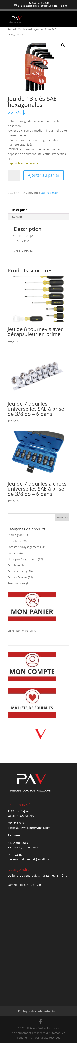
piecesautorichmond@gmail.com (29, 859)
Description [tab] (19, 210)
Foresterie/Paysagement (23, 547)
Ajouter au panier (43, 175)
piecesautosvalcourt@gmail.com (29, 828)
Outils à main (25, 29)
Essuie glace (16, 535)
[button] (63, 45)
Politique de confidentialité (36, 1011)
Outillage (14, 565)
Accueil (12, 29)
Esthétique (15, 541)
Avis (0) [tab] (17, 217)
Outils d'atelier (17, 577)
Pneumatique (16, 583)
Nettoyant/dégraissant (22, 559)
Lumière (13, 553)
